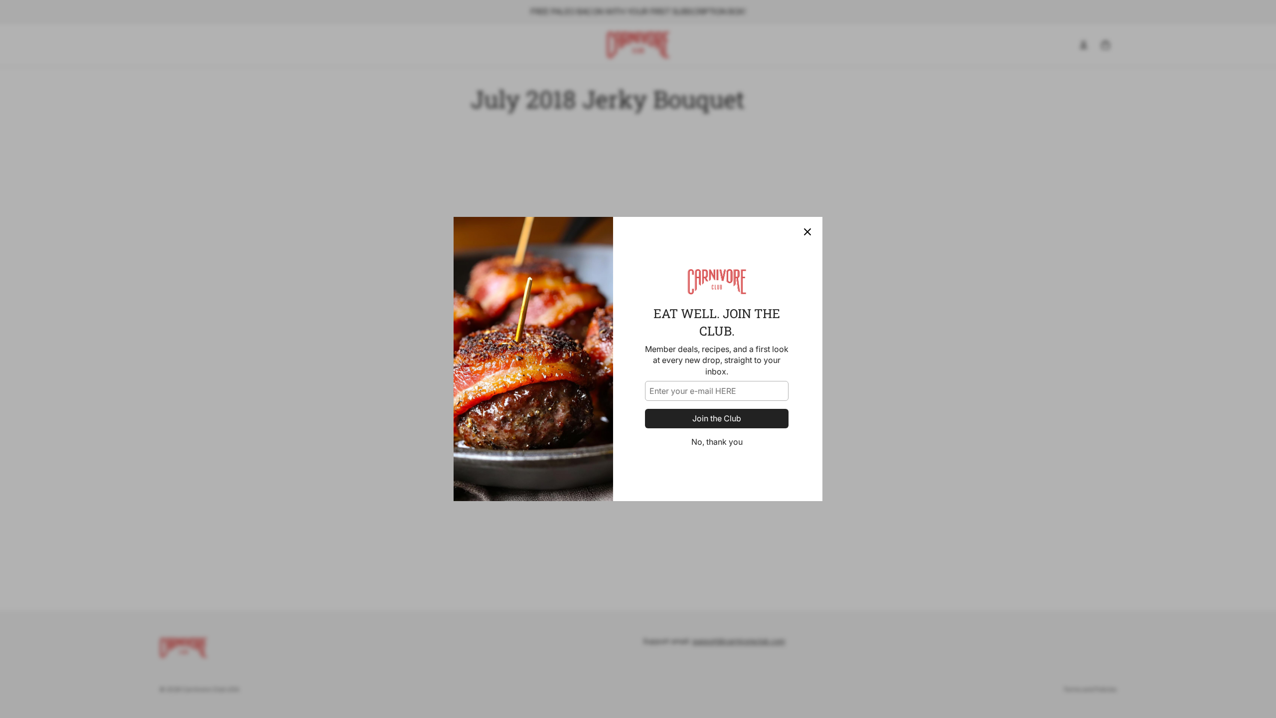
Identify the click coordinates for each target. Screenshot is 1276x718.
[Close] (807, 232)
